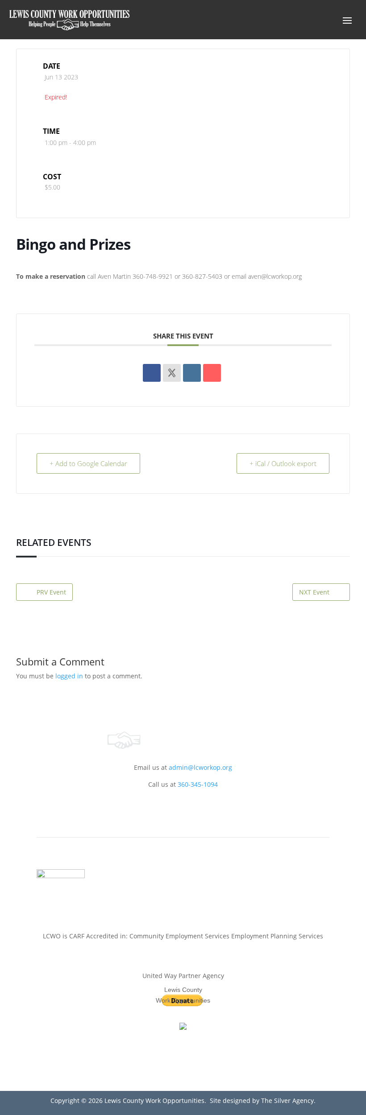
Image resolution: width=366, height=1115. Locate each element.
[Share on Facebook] (152, 373)
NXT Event (314, 592)
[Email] (212, 373)
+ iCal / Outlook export (283, 463)
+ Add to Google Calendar (88, 463)
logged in (69, 676)
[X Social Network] (172, 373)
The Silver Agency (286, 1100)
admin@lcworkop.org (200, 767)
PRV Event (51, 592)
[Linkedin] (192, 373)
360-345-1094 (198, 784)
